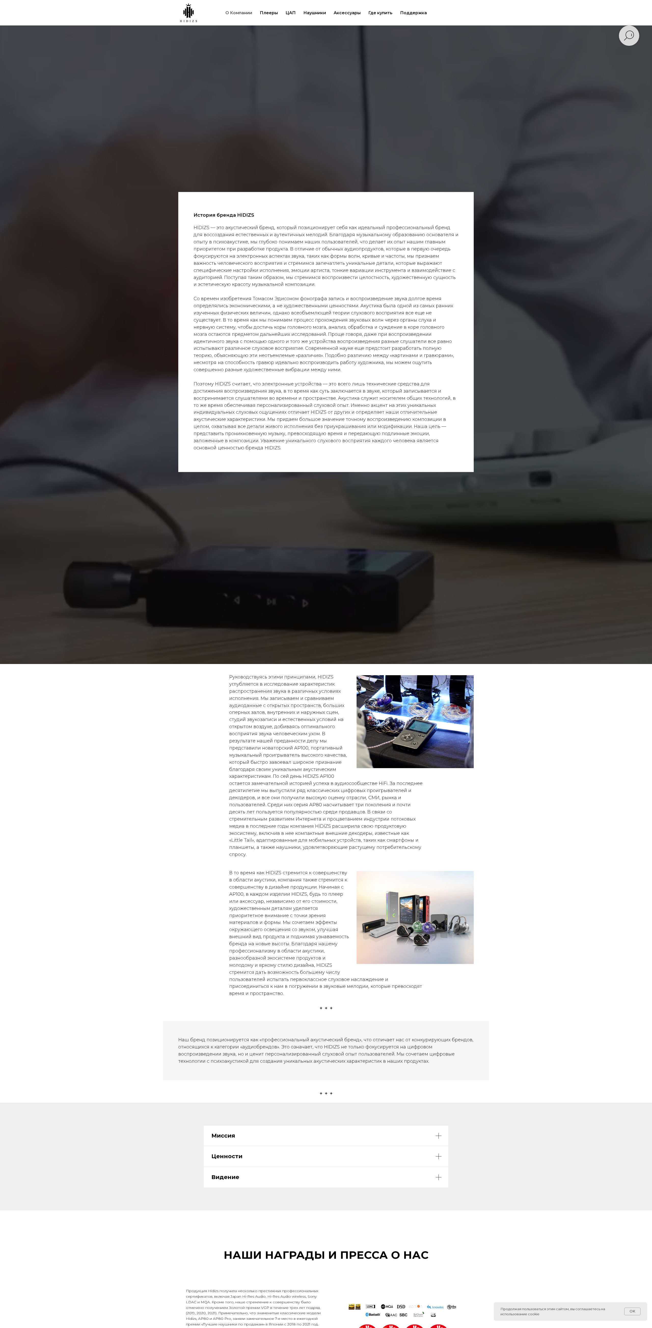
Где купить (380, 12)
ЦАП (291, 12)
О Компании (238, 12)
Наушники (314, 12)
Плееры (269, 12)
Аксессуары (347, 12)
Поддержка (413, 12)
